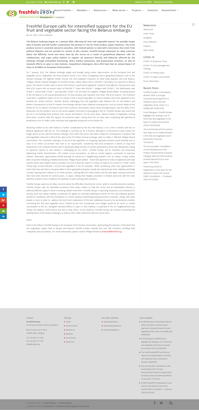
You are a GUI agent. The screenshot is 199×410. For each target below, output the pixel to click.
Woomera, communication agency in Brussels (67, 406)
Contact (59, 17)
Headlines (147, 37)
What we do (118, 10)
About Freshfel (62, 10)
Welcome (45, 10)
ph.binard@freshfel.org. (112, 231)
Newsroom (100, 10)
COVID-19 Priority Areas (153, 72)
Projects (136, 10)
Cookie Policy (49, 403)
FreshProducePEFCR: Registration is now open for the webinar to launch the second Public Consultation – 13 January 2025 (157, 173)
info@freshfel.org (33, 344)
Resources (46, 17)
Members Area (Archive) (163, 2)
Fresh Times (148, 33)
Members (82, 10)
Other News (148, 50)
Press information (151, 81)
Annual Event (169, 10)
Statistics (152, 10)
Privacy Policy (65, 403)
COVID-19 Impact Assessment (156, 77)
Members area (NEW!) (143, 2)
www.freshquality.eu (111, 330)
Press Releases (46, 35)
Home (68, 322)
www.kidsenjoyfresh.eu (112, 326)
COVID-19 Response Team (155, 61)
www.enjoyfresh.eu (111, 322)
